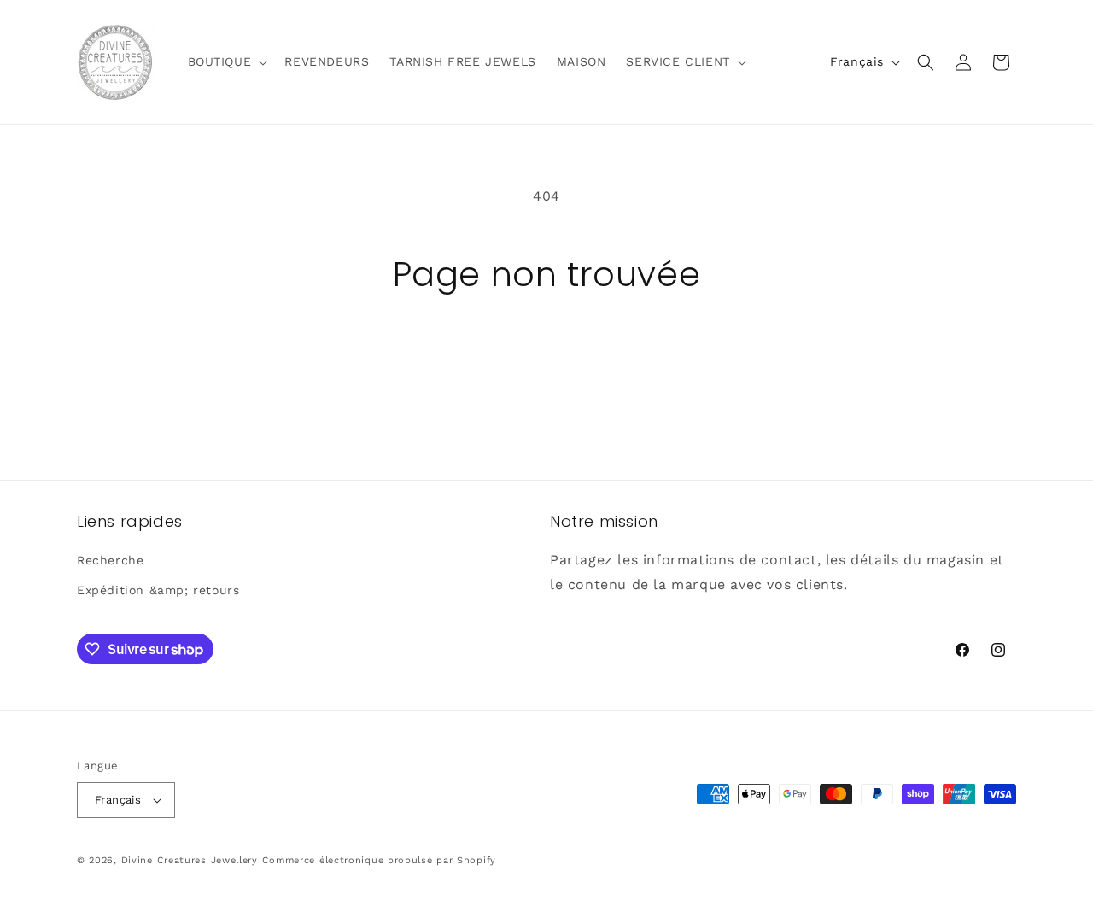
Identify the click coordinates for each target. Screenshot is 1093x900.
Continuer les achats (546, 358)
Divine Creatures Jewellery (189, 860)
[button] (226, 61)
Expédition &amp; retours (158, 591)
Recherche (110, 560)
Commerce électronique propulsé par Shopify (379, 860)
